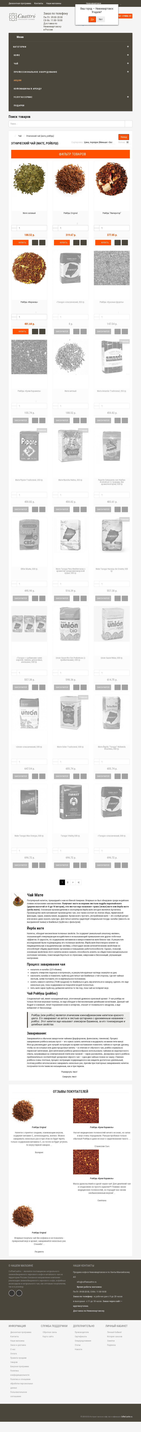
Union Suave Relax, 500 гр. (112, 658)
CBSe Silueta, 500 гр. (29, 569)
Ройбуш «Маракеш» (29, 302)
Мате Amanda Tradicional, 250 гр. (112, 391)
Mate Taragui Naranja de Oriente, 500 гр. (112, 570)
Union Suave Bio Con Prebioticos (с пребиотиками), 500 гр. (70, 659)
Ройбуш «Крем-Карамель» (29, 391)
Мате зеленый (29, 213)
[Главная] (11, 136)
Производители (82, 1332)
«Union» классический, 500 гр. (29, 747)
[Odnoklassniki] (19, 1293)
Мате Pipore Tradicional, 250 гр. (29, 480)
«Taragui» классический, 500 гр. (112, 836)
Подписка (111, 1345)
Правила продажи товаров (18, 1360)
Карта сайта (48, 1336)
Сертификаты (81, 1336)
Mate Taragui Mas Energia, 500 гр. (29, 836)
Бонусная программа (19, 1366)
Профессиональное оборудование (35, 72)
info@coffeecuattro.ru (86, 1282)
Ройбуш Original (71, 213)
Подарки (19, 105)
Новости (78, 1349)
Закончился (62, 331)
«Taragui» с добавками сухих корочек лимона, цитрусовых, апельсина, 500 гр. (29, 660)
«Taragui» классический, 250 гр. (70, 302)
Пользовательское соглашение (18, 1394)
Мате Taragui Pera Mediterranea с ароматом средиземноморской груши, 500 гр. (70, 571)
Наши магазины (53, 3)
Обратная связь (50, 1332)
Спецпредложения (83, 1341)
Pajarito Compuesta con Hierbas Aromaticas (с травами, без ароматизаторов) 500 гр (111, 482)
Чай (16, 63)
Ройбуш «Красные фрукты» (112, 302)
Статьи (77, 1345)
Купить (22, 242)
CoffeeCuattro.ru (126, 1417)
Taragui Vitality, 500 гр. (70, 836)
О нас (12, 1349)
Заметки (111, 1341)
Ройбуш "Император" (112, 213)
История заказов (114, 1336)
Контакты (38, 3)
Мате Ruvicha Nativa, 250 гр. (70, 480)
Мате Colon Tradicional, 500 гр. (70, 747)
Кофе (17, 55)
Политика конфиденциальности (19, 1373)
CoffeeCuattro (15, 1271)
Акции (17, 80)
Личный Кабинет (114, 1332)
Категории (19, 47)
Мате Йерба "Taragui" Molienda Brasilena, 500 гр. (112, 748)
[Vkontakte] (12, 1293)
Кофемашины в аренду (28, 89)
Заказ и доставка (18, 1345)
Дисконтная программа (20, 3)
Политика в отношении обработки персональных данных (21, 1383)
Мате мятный (70, 391)
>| (78, 882)
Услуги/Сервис (23, 97)
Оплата (13, 1353)
